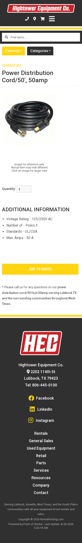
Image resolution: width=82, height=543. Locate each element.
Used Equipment (41, 448)
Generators (12, 66)
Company (41, 485)
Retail (41, 455)
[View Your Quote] (42, 19)
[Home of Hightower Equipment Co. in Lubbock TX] (41, 8)
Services (41, 470)
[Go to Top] (76, 537)
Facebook (45, 398)
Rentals (41, 433)
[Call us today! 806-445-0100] (27, 19)
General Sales (41, 440)
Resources (41, 477)
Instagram (45, 420)
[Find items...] (6, 37)
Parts (41, 463)
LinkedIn (44, 409)
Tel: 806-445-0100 (41, 385)
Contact (41, 492)
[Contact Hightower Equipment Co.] (34, 19)
